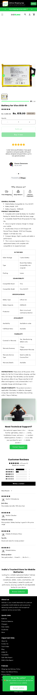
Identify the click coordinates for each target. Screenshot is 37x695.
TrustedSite (4, 655)
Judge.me (4, 652)
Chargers (4, 624)
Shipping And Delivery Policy (10, 669)
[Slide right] (32, 9)
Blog (2, 649)
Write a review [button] (18, 484)
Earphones (4, 630)
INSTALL (33, 3)
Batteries (4, 619)
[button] (2, 14)
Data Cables (5, 627)
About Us (4, 641)
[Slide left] (5, 9)
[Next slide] (33, 75)
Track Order (5, 646)
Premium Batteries (7, 621)
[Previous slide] (3, 75)
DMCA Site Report (7, 660)
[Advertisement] (18, 37)
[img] (5, 496)
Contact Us (4, 644)
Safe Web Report (6, 657)
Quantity (3, 118)
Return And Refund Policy (9, 672)
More (3, 632)
